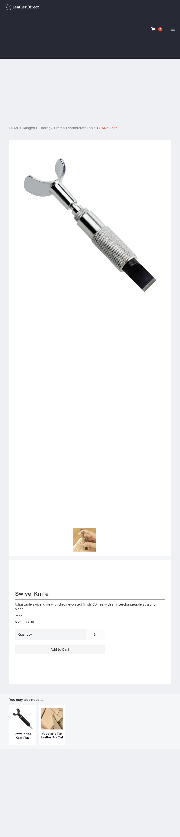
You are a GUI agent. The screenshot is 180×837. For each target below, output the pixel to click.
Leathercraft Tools (80, 128)
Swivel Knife (108, 128)
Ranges (29, 128)
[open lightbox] (90, 225)
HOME (14, 128)
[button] (157, 29)
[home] (22, 7)
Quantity (25, 634)
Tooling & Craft (50, 128)
